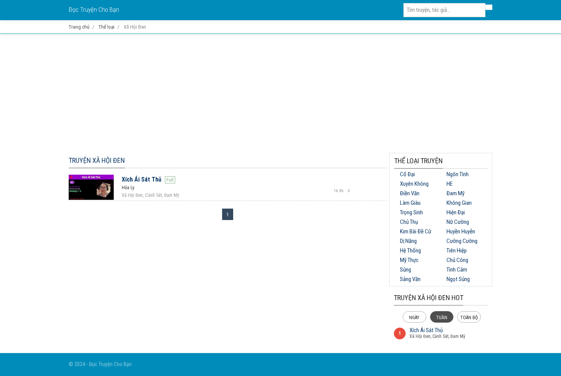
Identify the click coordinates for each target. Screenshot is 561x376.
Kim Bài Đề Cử (415, 231)
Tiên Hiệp (457, 250)
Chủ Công (457, 260)
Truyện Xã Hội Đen (97, 160)
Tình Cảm (457, 269)
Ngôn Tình (458, 174)
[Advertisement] (280, 93)
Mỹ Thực (409, 260)
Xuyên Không (414, 183)
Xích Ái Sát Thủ (141, 179)
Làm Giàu (410, 202)
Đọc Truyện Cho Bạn (94, 9)
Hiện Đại (456, 212)
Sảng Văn (410, 279)
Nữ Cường (458, 222)
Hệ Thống (410, 250)
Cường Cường (462, 241)
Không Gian (459, 202)
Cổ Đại (407, 174)
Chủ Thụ (409, 222)
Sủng (405, 269)
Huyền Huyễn (461, 231)
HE (450, 183)
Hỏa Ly (128, 187)
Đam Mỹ (455, 193)
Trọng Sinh (411, 212)
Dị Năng (408, 241)
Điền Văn (409, 193)
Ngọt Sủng (458, 279)
